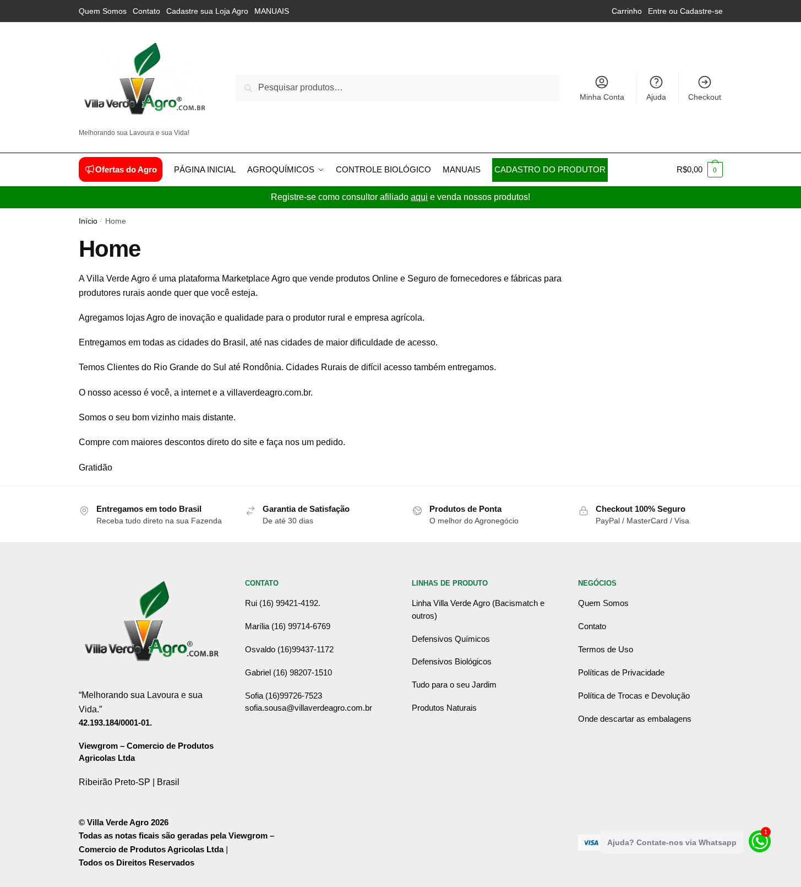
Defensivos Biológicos (452, 661)
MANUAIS (271, 11)
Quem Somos (103, 11)
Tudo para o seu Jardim (454, 684)
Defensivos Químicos (451, 638)
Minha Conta (602, 97)
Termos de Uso (605, 649)
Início (88, 221)
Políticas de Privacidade (621, 672)
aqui (419, 197)
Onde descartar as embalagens (634, 718)
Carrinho (627, 11)
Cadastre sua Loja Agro (207, 11)
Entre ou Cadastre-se (685, 11)
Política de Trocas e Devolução (634, 695)
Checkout (704, 97)
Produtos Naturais (444, 707)
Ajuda (656, 97)
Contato (146, 11)
